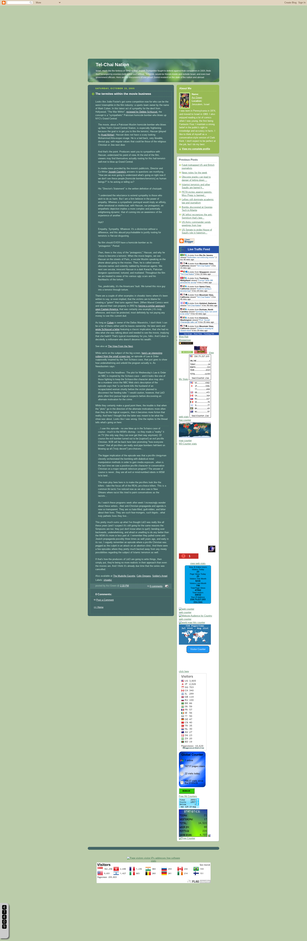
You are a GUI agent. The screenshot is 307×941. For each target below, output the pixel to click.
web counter (185, 612)
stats (153, 861)
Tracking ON (209, 334)
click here (184, 671)
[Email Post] (166, 586)
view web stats (198, 563)
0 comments (156, 586)
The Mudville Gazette (124, 576)
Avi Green (197, 97)
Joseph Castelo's (117, 172)
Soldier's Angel (159, 576)
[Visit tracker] (195, 644)
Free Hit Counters (188, 796)
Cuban (110, 322)
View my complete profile (196, 149)
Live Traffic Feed (199, 249)
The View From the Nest (120, 346)
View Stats (198, 602)
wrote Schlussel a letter (107, 329)
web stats (184, 417)
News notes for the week (194, 172)
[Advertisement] (153, 25)
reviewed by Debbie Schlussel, (142, 112)
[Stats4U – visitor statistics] (193, 835)
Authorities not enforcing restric (200, 257)
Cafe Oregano (144, 576)
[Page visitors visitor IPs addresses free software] (153, 858)
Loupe (4, 933)
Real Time (198, 334)
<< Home (98, 607)
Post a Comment (105, 600)
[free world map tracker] (195, 437)
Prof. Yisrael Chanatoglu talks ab (195, 321)
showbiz (108, 580)
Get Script (188, 334)
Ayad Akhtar (107, 135)
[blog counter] (192, 622)
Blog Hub (183, 336)
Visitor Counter (198, 649)
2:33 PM (124, 586)
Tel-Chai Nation (112, 64)
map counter (185, 440)
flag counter (185, 420)
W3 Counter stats (188, 444)
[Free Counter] (200, 344)
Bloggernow (185, 340)
